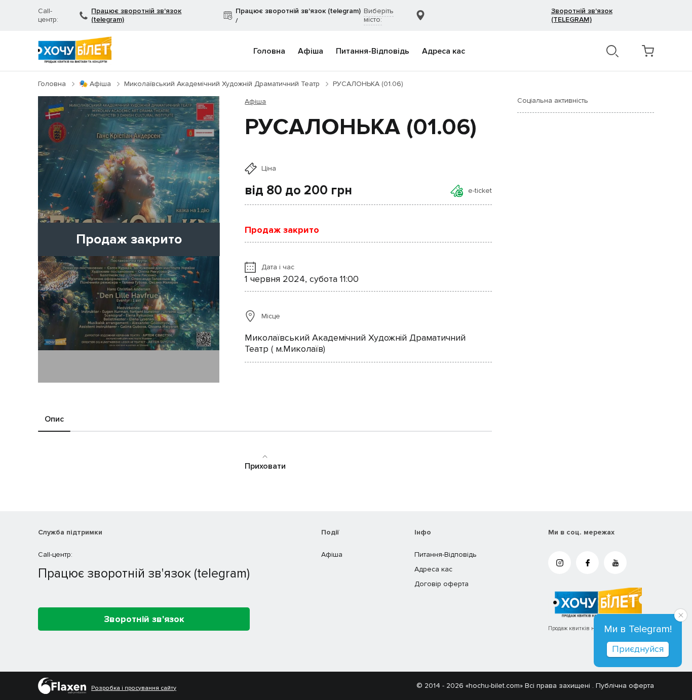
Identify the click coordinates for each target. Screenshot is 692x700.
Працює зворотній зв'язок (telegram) (136, 15)
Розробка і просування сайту (133, 688)
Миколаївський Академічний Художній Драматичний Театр (222, 83)
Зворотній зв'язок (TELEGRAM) (581, 15)
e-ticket (480, 190)
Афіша (310, 51)
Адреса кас (443, 51)
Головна (269, 51)
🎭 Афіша (95, 83)
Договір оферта (441, 584)
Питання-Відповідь (372, 51)
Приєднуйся (638, 648)
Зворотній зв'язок (144, 619)
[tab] (54, 419)
